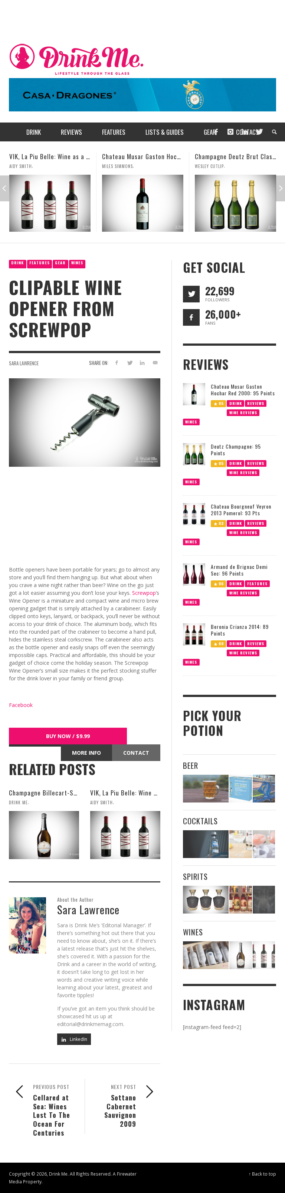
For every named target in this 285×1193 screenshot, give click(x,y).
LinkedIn (78, 1039)
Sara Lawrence (24, 363)
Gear (60, 262)
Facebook (21, 704)
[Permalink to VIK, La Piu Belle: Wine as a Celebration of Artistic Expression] (125, 835)
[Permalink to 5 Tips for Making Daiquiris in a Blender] (264, 844)
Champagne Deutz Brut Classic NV (149, 156)
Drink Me (18, 802)
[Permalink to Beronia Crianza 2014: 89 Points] (194, 633)
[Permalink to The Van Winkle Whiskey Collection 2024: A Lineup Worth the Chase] (240, 900)
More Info (86, 752)
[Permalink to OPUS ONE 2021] (206, 955)
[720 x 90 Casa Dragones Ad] (142, 94)
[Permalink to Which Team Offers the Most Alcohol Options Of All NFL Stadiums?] (264, 788)
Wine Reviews (243, 412)
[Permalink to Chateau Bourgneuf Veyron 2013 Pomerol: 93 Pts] (194, 513)
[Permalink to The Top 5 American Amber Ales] (206, 788)
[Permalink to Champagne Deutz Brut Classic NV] (142, 203)
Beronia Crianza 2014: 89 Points (240, 630)
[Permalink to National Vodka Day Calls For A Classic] (240, 844)
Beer (190, 765)
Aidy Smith (101, 802)
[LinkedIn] (245, 132)
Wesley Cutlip (116, 166)
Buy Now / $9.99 (68, 736)
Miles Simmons (24, 166)
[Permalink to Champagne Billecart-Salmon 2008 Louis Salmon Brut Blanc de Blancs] (44, 835)
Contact (136, 752)
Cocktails (200, 821)
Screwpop (144, 592)
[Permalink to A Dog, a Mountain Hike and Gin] (264, 900)
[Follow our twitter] (191, 294)
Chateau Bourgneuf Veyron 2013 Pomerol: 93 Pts (241, 509)
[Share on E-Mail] (155, 362)
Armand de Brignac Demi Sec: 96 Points (239, 570)
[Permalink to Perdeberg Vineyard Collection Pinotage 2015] (235, 203)
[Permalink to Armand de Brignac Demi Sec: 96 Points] (194, 573)
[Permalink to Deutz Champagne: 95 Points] (194, 453)
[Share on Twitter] (129, 362)
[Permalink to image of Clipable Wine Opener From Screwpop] (84, 422)
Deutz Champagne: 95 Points (236, 449)
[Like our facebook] (191, 317)
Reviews (255, 403)
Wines (77, 262)
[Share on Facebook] (116, 362)
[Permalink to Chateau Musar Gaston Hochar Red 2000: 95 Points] (50, 203)
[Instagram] (230, 132)
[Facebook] (216, 132)
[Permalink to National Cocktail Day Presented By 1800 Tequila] (206, 844)
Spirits (195, 876)
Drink (17, 262)
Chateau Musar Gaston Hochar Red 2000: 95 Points (80, 156)
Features (39, 262)
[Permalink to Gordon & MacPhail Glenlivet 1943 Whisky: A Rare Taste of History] (206, 900)
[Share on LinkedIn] (142, 362)
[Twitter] (259, 132)
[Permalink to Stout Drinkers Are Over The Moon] (240, 788)
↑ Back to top (262, 1174)
